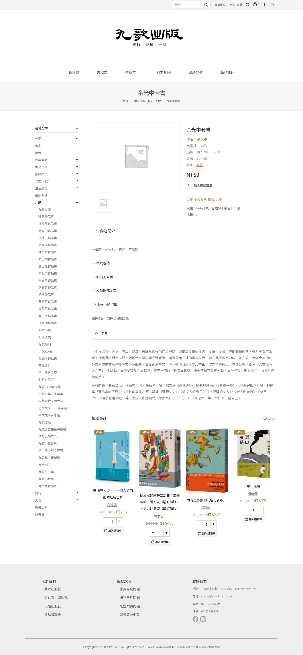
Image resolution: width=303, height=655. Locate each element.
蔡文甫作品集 (47, 280)
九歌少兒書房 (47, 443)
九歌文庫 (44, 209)
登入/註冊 (236, 4)
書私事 (130, 72)
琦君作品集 (46, 216)
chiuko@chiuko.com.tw (216, 596)
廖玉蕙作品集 (47, 266)
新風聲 (74, 72)
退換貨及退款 (130, 614)
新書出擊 (41, 507)
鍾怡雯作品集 (47, 252)
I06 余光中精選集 (104, 304)
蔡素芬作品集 (47, 301)
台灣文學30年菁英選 (52, 408)
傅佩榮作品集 (47, 273)
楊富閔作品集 (47, 323)
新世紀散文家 (47, 372)
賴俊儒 (253, 493)
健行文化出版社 (56, 597)
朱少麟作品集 (47, 259)
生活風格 (41, 188)
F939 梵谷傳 (101, 263)
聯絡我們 (227, 72)
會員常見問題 (130, 589)
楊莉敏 (206, 507)
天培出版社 (52, 606)
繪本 (38, 145)
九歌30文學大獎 (49, 386)
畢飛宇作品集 (47, 316)
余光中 (202, 139)
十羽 (38, 138)
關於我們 (196, 72)
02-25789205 (209, 611)
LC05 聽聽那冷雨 (104, 290)
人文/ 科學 (42, 181)
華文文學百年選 (49, 415)
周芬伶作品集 (47, 308)
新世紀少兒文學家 (50, 450)
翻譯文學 (41, 174)
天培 (38, 500)
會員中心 (219, 4)
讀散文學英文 (47, 436)
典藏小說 (44, 330)
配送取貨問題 (130, 606)
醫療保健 (41, 195)
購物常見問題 (130, 597)
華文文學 (200, 199)
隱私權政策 (52, 614)
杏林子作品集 (47, 238)
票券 (38, 152)
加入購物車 (115, 530)
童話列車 (44, 464)
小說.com (45, 351)
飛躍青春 (44, 365)
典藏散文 (44, 337)
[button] (265, 418)
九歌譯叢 (44, 422)
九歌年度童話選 (49, 457)
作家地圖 (164, 72)
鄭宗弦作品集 (47, 486)
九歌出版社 (52, 589)
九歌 (204, 145)
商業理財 (41, 160)
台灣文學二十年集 (50, 394)
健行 (38, 493)
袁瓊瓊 (112, 504)
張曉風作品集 (47, 223)
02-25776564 (209, 604)
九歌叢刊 (44, 344)
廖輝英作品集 (47, 245)
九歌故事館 (46, 472)
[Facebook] (264, 4)
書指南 (102, 72)
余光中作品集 (47, 230)
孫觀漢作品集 (47, 358)
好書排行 (41, 514)
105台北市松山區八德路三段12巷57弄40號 (228, 589)
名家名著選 (46, 379)
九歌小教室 (46, 479)
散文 (211, 199)
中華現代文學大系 (50, 401)
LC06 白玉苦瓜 (102, 277)
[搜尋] (206, 4)
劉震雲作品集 (47, 287)
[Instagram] (272, 4)
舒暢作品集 (46, 294)
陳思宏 (159, 516)
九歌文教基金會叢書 (52, 429)
